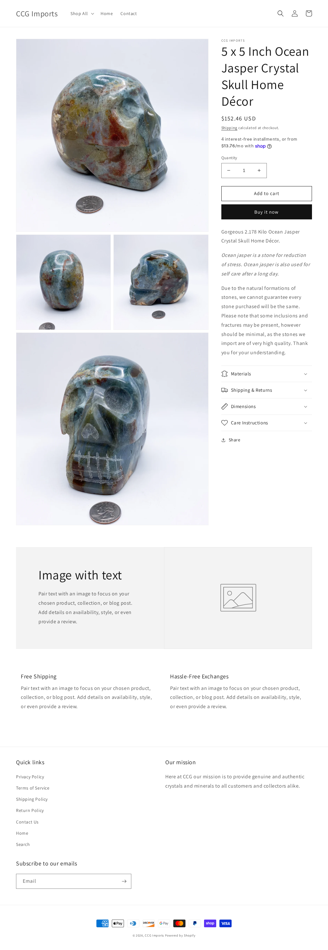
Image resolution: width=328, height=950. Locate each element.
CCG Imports (154, 935)
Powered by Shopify (180, 935)
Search (23, 844)
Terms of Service (33, 788)
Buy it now (266, 212)
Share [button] (235, 440)
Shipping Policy (32, 799)
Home (22, 833)
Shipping (229, 127)
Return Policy (30, 810)
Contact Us (27, 822)
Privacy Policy (30, 777)
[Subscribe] (124, 881)
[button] (82, 13)
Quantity (229, 157)
